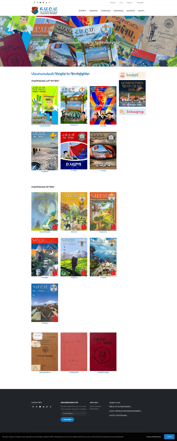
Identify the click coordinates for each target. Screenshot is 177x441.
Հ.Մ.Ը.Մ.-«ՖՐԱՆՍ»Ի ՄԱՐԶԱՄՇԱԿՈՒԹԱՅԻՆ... (125, 411)
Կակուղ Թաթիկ (44, 126)
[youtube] (40, 2)
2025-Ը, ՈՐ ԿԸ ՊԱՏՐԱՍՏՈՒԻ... (120, 406)
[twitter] (49, 2)
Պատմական (93, 11)
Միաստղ (74, 232)
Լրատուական (105, 11)
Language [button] (140, 2)
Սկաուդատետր (44, 372)
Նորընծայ (44, 171)
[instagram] (37, 2)
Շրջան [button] (129, 2)
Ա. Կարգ (103, 170)
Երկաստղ (73, 125)
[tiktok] (46, 2)
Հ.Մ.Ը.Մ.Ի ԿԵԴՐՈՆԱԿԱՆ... (118, 415)
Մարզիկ (141, 11)
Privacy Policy (94, 409)
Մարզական (131, 11)
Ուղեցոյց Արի (73, 372)
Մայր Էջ (112, 2)
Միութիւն (82, 11)
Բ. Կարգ (74, 170)
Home (84, 40)
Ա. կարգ (44, 323)
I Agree (169, 437)
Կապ (121, 2)
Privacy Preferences (154, 437)
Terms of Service (95, 406)
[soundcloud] (43, 2)
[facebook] (34, 2)
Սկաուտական (118, 11)
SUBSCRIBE (67, 419)
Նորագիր (103, 126)
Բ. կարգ (103, 277)
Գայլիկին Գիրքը (103, 372)
